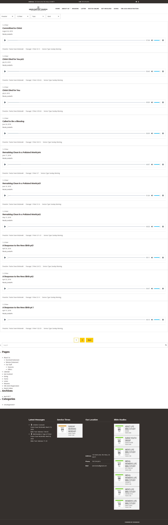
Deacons (11, 367)
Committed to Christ (12, 28)
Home (58, 8)
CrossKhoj (136, 522)
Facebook (136, 1)
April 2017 (7, 396)
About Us (65, 8)
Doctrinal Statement (12, 360)
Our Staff (9, 365)
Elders (10, 369)
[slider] (76, 40)
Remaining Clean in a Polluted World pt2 (21, 214)
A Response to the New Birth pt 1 (18, 307)
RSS (138, 1)
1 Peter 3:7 (35, 173)
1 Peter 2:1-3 (36, 297)
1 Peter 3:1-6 (36, 204)
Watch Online (93, 8)
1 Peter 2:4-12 (36, 266)
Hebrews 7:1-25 (42, 441)
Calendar (7, 372)
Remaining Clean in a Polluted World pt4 (21, 152)
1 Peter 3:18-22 (36, 80)
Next (89, 340)
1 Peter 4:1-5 (36, 49)
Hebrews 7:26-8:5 (43, 432)
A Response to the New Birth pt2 (17, 276)
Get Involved (106, 8)
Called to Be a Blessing (13, 121)
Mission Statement (12, 362)
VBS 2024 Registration (129, 8)
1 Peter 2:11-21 (36, 235)
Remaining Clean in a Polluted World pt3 (21, 183)
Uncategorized (9, 405)
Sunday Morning (56, 49)
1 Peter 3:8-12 (36, 142)
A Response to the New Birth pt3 (17, 245)
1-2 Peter (5, 25)
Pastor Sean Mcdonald (16, 49)
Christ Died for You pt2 (13, 59)
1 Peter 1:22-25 (36, 328)
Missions (75, 8)
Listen (83, 8)
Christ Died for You (11, 90)
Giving (116, 8)
